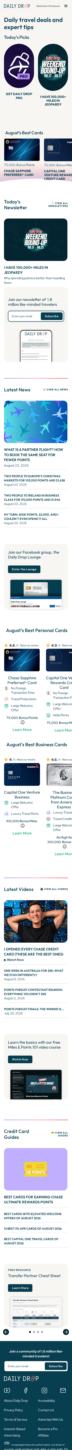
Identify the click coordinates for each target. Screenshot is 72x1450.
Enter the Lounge (24, 569)
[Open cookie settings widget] (7, 1443)
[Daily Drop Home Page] (17, 6)
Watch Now (20, 1059)
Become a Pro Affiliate (48, 1432)
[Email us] (63, 1390)
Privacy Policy (13, 1410)
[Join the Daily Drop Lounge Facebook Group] (26, 1390)
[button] (66, 6)
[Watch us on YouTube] (7, 1390)
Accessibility (46, 1401)
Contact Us (46, 1410)
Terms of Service (15, 1419)
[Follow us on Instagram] (44, 1390)
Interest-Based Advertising (14, 1432)
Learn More (22, 729)
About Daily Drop (16, 1401)
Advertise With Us (50, 1419)
